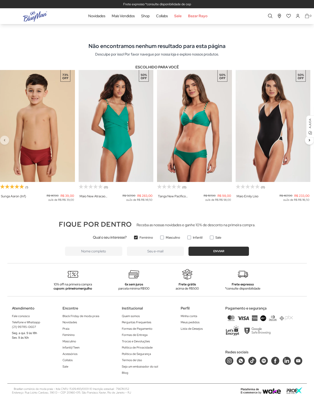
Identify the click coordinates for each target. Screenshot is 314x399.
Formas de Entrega (135, 335)
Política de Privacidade (137, 347)
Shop (145, 16)
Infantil (198, 237)
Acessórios (70, 354)
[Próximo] (309, 140)
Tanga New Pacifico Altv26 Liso (172, 196)
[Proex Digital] (294, 390)
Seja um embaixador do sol (140, 366)
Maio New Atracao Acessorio (92, 196)
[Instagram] (229, 361)
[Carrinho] (307, 16)
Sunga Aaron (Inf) (13, 196)
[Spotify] (264, 361)
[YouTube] (298, 361)
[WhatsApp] (241, 361)
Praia (66, 329)
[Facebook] (275, 361)
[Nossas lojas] (279, 16)
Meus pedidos (190, 322)
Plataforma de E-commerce (250, 391)
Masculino (173, 237)
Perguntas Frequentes (136, 322)
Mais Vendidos (123, 16)
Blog (125, 373)
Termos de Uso (132, 360)
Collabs (162, 16)
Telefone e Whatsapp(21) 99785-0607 (26, 324)
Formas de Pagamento (137, 329)
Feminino (146, 237)
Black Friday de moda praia (81, 316)
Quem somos (131, 316)
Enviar (218, 251)
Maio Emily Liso (247, 196)
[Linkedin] (287, 361)
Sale (178, 16)
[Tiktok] (252, 361)
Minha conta (189, 316)
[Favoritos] (288, 16)
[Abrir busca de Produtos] (270, 16)
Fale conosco (21, 316)
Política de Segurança (136, 354)
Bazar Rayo (198, 16)
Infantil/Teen (71, 347)
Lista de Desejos (192, 329)
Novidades (96, 16)
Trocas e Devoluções (136, 341)
